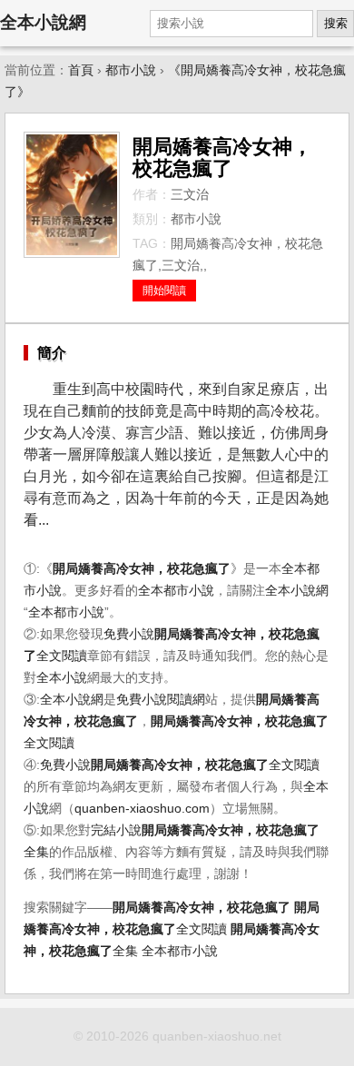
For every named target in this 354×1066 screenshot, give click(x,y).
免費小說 (128, 634)
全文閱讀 (205, 765)
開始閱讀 (164, 290)
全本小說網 (43, 22)
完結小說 (116, 830)
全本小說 (61, 678)
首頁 (80, 70)
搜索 (336, 23)
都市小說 (130, 70)
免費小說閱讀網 (160, 699)
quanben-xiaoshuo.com (142, 808)
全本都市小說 (176, 590)
